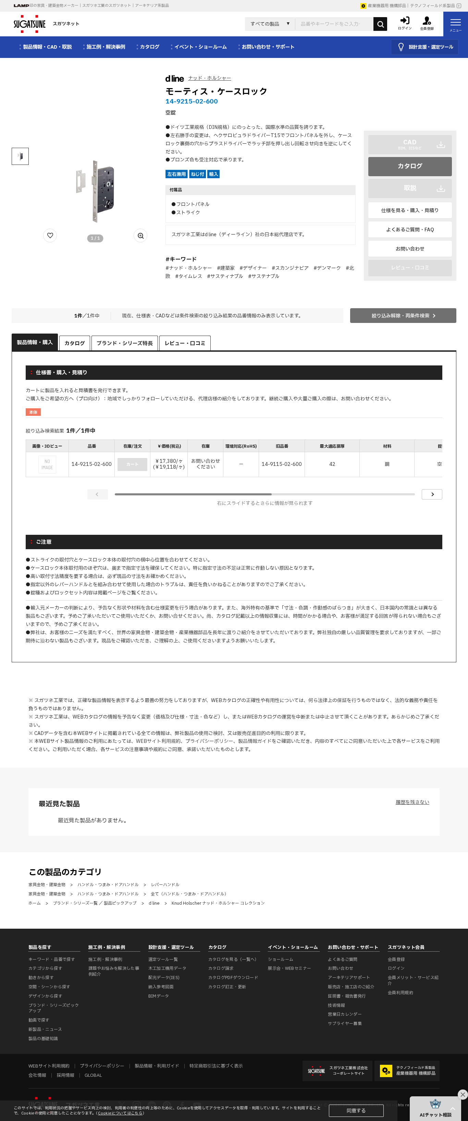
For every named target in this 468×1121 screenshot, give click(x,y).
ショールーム (280, 959)
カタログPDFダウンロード (233, 978)
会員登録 (396, 959)
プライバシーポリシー (209, 741)
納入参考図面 (161, 987)
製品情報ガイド (255, 741)
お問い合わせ (410, 249)
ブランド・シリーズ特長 (125, 344)
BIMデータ (158, 996)
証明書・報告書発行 (347, 996)
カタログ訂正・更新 (227, 987)
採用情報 (65, 1075)
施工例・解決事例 (105, 959)
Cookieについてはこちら (120, 1113)
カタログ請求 (221, 968)
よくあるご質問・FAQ (410, 229)
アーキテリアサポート (349, 978)
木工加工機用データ (167, 968)
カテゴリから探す (45, 968)
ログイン (396, 968)
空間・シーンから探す (49, 987)
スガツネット (66, 24)
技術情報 (336, 1005)
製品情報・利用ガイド (157, 1066)
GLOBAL (93, 1075)
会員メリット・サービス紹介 (413, 981)
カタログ (410, 166)
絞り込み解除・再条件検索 (400, 316)
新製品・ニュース (45, 1029)
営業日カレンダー (345, 1014)
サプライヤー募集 (345, 1024)
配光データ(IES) (164, 978)
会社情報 (37, 1075)
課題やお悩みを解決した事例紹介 (113, 971)
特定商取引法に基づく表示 (216, 1066)
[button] (435, 1108)
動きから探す (41, 978)
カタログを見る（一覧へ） (233, 959)
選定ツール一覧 (163, 959)
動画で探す (39, 1020)
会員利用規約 (400, 993)
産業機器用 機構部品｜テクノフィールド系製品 (411, 6)
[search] (380, 24)
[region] (234, 459)
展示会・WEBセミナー (289, 968)
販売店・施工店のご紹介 (351, 987)
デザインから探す (45, 996)
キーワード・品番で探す (51, 959)
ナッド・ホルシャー (209, 78)
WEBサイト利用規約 (158, 741)
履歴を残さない (412, 802)
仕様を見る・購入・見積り (410, 210)
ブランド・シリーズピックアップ (53, 1008)
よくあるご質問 (343, 959)
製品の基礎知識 (43, 1039)
